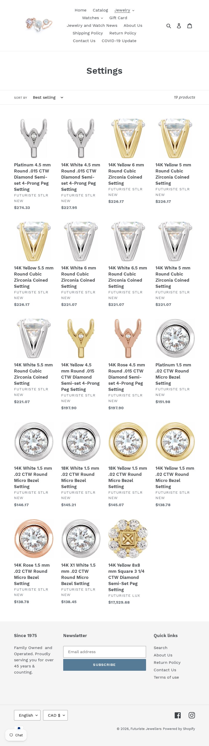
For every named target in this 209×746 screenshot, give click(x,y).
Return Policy (167, 662)
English (26, 715)
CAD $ (54, 715)
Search (160, 647)
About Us (163, 655)
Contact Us (165, 669)
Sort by (20, 98)
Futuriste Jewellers (146, 729)
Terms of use (166, 677)
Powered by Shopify (179, 729)
